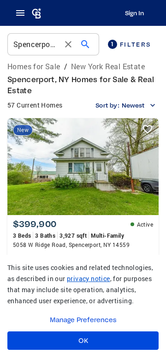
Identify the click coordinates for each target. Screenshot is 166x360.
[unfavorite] (147, 129)
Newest (133, 105)
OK (83, 340)
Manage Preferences (83, 320)
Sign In (134, 13)
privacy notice (88, 278)
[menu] (23, 13)
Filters (131, 44)
